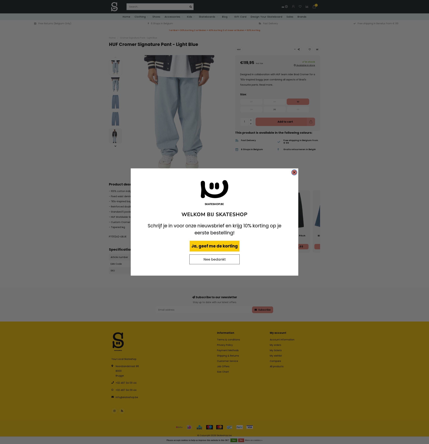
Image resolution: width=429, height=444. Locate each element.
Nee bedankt (214, 259)
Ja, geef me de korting (214, 246)
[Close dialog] (294, 172)
